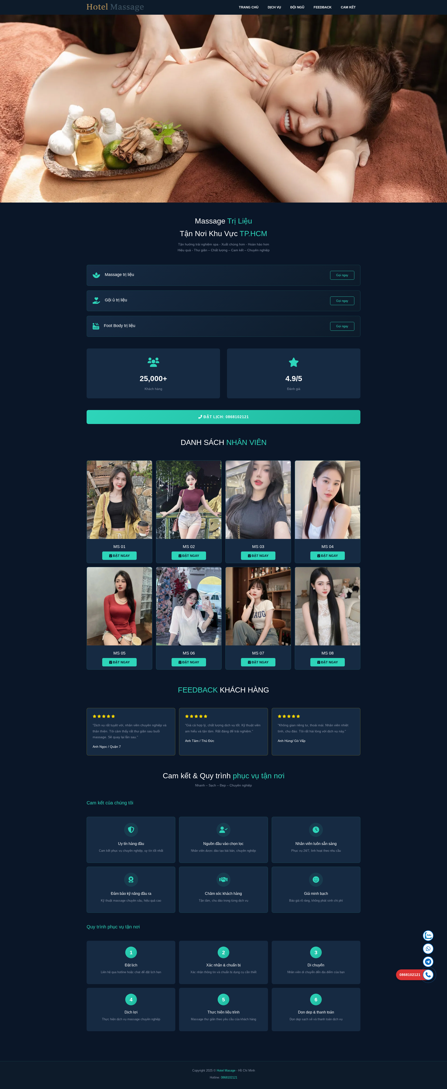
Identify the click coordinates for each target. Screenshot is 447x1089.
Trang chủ (248, 7)
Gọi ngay (342, 275)
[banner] (223, 109)
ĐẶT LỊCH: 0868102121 (225, 417)
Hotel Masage (226, 1070)
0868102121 (229, 1077)
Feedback (323, 7)
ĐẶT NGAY (121, 556)
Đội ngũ (297, 7)
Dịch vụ (274, 7)
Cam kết (348, 7)
